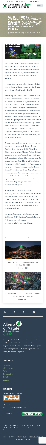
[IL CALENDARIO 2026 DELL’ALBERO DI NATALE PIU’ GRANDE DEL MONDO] (23, 281)
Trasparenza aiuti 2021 (23, 440)
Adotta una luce (8, 368)
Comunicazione (8, 374)
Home (4, 437)
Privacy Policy (21, 437)
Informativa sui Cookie (36, 437)
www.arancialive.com (27, 223)
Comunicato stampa (30, 33)
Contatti (5, 377)
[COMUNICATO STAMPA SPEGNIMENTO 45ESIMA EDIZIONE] (23, 250)
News (38, 33)
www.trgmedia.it (12, 223)
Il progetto (6, 365)
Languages (6, 380)
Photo (5, 371)
